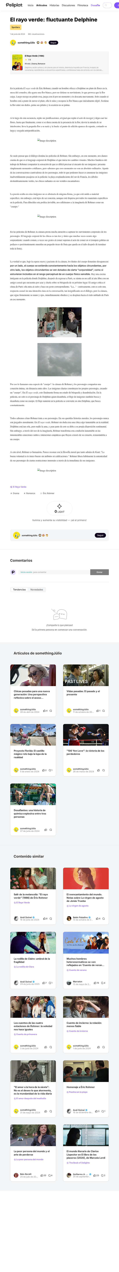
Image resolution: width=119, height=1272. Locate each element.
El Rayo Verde (23, 902)
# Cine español (74, 883)
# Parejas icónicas (75, 948)
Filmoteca (82, 5)
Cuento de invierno (78, 1031)
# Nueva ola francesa (77, 1076)
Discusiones (68, 5)
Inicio (31, 5)
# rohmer (18, 948)
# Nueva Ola (29, 948)
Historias (54, 5)
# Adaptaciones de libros (89, 1140)
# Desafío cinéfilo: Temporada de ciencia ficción (33, 680)
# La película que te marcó (26, 1140)
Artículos (41, 5)
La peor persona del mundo (29, 1159)
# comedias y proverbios (36, 883)
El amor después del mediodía (31, 1098)
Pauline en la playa (78, 1092)
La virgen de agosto (79, 906)
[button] (52, 667)
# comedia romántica (92, 883)
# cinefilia (71, 1140)
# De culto (19, 883)
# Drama (18, 1012)
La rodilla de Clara (25, 967)
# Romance (91, 948)
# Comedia (28, 1012)
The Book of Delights (79, 1163)
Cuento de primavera (26, 1034)
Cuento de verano (78, 970)
